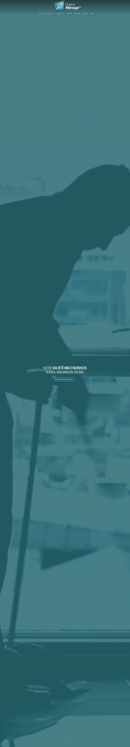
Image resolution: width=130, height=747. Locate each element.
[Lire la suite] (65, 742)
